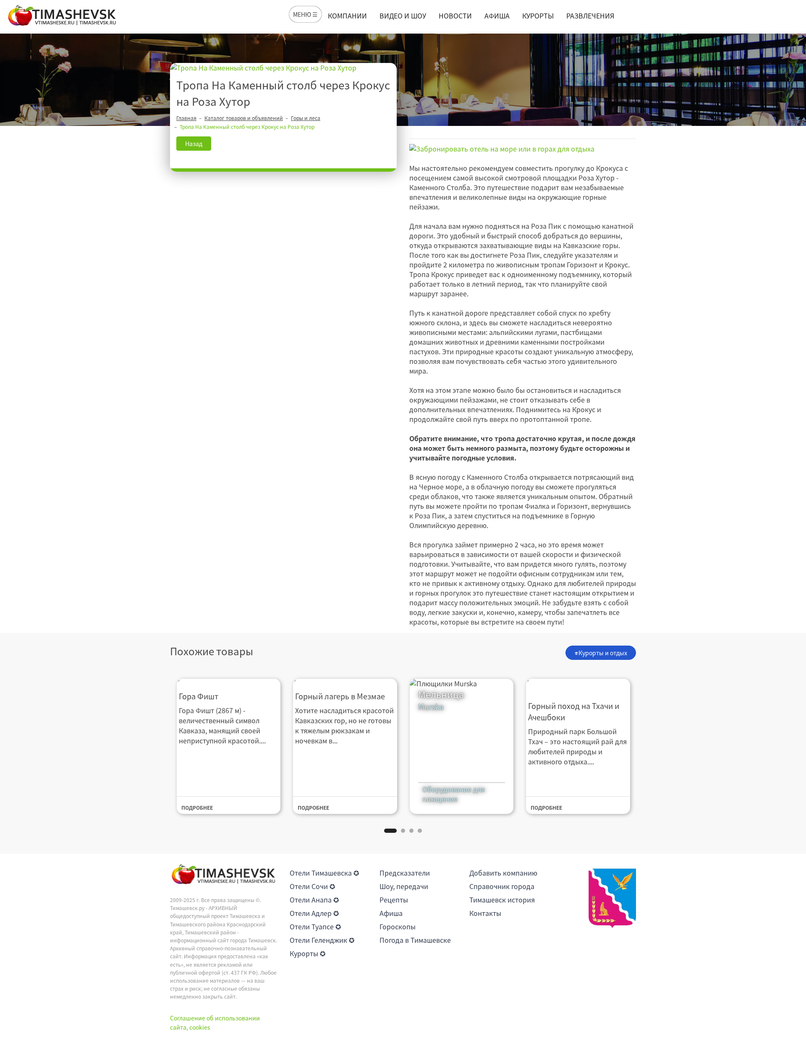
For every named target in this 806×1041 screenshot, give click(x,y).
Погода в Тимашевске (415, 940)
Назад (193, 143)
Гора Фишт (198, 696)
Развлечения (590, 15)
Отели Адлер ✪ (314, 913)
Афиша (497, 15)
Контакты (485, 913)
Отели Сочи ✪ (312, 886)
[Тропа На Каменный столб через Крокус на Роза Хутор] (283, 68)
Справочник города (501, 886)
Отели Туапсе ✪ (315, 926)
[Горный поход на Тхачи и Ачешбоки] (578, 684)
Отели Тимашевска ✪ (324, 872)
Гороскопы (397, 926)
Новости (455, 15)
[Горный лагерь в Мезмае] (345, 679)
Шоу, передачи (403, 886)
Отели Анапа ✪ (314, 899)
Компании (347, 15)
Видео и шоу (402, 15)
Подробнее (197, 807)
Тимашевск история (502, 899)
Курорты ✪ (307, 953)
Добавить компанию (503, 872)
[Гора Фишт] (229, 679)
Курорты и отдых (602, 653)
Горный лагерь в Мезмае (340, 696)
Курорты (538, 15)
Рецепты (393, 899)
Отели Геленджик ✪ (322, 940)
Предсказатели (404, 872)
